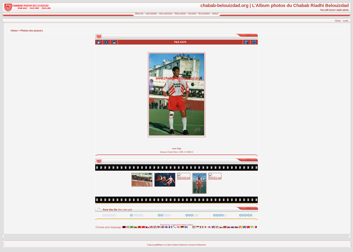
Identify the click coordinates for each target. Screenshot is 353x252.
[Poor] (136, 215)
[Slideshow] (114, 42)
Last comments (165, 13)
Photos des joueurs (31, 30)
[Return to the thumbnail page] (99, 42)
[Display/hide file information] (106, 42)
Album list (139, 13)
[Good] (192, 215)
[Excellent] (219, 215)
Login (345, 20)
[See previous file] (246, 42)
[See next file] (254, 42)
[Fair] (164, 215)
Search (215, 13)
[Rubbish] (109, 215)
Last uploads (151, 13)
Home (338, 20)
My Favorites (204, 13)
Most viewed (180, 13)
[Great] (245, 215)
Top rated (192, 13)
